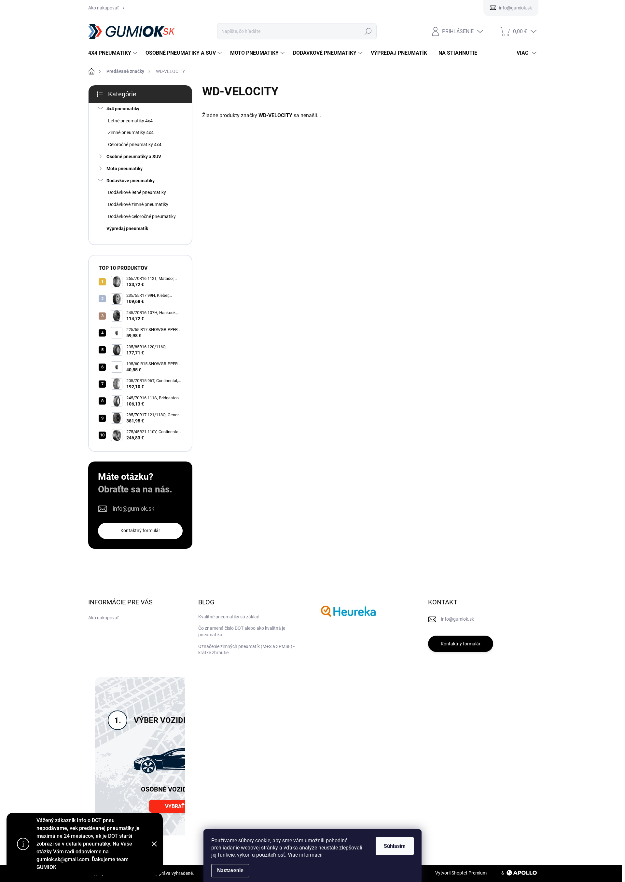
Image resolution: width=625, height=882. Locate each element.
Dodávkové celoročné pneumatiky (142, 216)
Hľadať (368, 31)
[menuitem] (113, 53)
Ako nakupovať (103, 7)
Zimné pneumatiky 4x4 (131, 132)
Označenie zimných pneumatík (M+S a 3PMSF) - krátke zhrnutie (246, 649)
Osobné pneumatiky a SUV (133, 156)
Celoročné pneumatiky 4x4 (134, 144)
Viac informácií (305, 855)
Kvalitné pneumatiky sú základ (228, 616)
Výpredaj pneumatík (127, 228)
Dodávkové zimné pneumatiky (138, 204)
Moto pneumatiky (124, 168)
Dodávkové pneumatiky (130, 180)
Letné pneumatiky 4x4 (130, 120)
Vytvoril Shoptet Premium (461, 872)
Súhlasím (395, 846)
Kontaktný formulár (140, 530)
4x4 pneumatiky (122, 108)
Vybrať (175, 806)
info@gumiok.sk (133, 508)
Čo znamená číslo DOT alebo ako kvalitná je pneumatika (241, 631)
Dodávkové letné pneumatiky (137, 192)
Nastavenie (230, 870)
